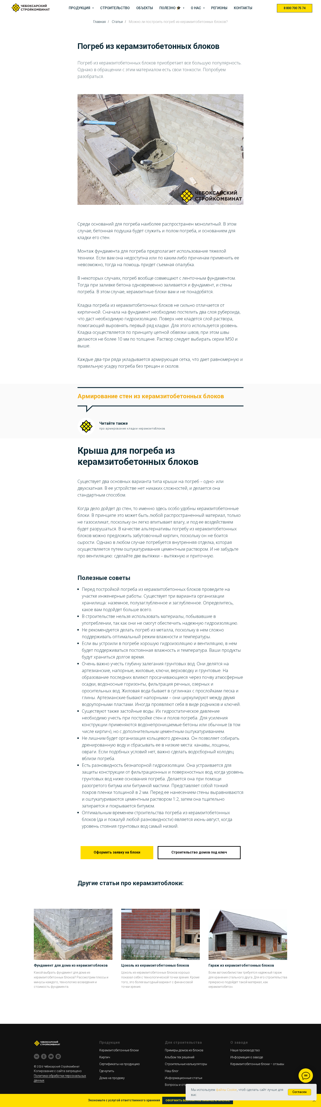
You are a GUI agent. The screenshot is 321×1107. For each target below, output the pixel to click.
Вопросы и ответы (178, 1084)
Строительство (115, 8)
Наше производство (245, 1050)
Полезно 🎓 (170, 8)
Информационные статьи (183, 1078)
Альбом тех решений (179, 1057)
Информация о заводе (246, 1057)
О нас (196, 8)
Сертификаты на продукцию (119, 1064)
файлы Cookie (226, 1089)
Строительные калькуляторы (186, 1064)
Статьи (117, 22)
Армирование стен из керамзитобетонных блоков (151, 396)
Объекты (144, 8)
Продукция (80, 8)
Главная (99, 22)
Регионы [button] (219, 8)
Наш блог (172, 1071)
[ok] (44, 1056)
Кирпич (104, 1057)
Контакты (243, 8)
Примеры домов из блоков (184, 1050)
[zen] (58, 1056)
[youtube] (51, 1056)
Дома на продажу (112, 1078)
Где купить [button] (106, 1071)
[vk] (36, 1056)
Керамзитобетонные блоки (119, 1050)
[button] (117, 852)
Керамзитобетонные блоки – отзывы (257, 1064)
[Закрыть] (314, 1100)
